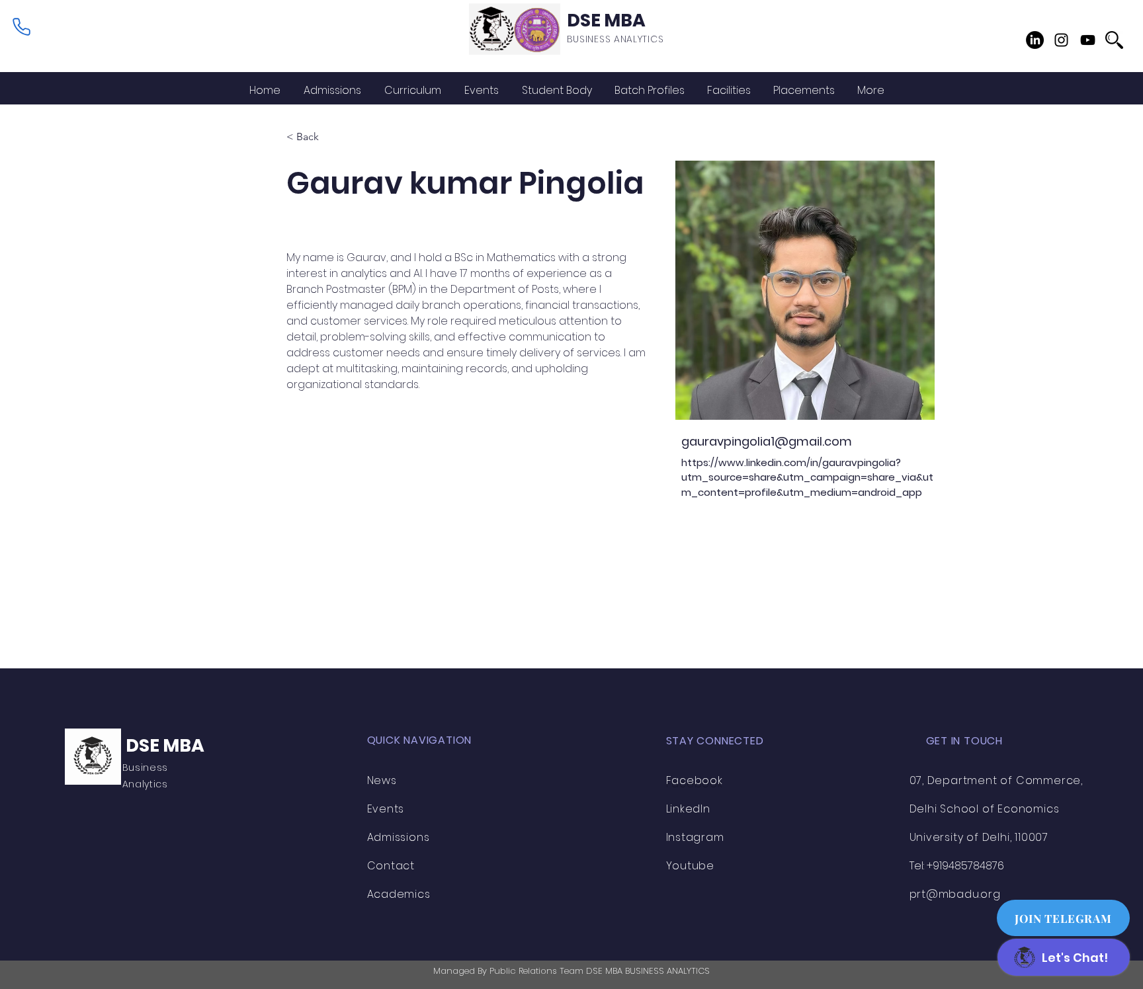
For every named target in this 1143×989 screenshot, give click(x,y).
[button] (556, 90)
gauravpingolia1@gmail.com (766, 441)
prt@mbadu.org (955, 894)
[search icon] (1114, 40)
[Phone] (21, 27)
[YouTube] (1088, 40)
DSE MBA (606, 20)
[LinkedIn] (1035, 40)
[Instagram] (1061, 40)
